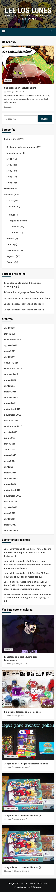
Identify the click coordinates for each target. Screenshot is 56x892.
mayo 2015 (10, 443)
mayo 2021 (10, 333)
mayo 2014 (10, 461)
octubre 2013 (11, 501)
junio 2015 (9, 438)
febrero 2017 (11, 374)
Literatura (14, 226)
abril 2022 (9, 328)
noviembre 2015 (12, 414)
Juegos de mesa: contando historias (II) (24, 303)
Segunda (11, 256)
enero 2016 (10, 403)
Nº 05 (9, 182)
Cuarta (10, 200)
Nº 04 (9, 176)
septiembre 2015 (13, 426)
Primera (10, 238)
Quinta (10, 244)
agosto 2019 (10, 345)
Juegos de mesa (17, 220)
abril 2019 (9, 357)
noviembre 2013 (12, 495)
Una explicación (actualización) (20, 87)
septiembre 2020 (13, 339)
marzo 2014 (10, 472)
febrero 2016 (11, 397)
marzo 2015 (10, 455)
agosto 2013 (10, 507)
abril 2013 (9, 518)
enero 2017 (10, 380)
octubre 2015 (11, 420)
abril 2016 (9, 385)
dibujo (12, 214)
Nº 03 (9, 170)
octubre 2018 (11, 362)
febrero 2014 (11, 478)
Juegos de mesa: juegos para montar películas (27, 298)
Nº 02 (9, 164)
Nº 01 (9, 159)
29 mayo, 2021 (19, 716)
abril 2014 (9, 466)
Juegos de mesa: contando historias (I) (24, 309)
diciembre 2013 (12, 490)
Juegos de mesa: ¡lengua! (30, 576)
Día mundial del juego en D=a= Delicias (24, 292)
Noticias (8, 81)
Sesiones (8, 194)
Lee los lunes (28, 10)
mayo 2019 (10, 351)
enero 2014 (10, 484)
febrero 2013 (11, 530)
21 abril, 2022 (18, 664)
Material (10, 206)
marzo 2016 (10, 391)
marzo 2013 (10, 524)
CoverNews (20, 887)
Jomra (8, 92)
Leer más (7, 107)
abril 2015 (9, 449)
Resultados (12, 250)
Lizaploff (13, 232)
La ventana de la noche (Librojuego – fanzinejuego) (23, 285)
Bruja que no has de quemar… (21, 147)
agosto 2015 (10, 432)
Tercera (10, 262)
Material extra (14, 153)
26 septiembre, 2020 (20, 767)
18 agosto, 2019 (19, 819)
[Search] (51, 31)
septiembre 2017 (13, 368)
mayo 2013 (10, 513)
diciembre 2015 (12, 409)
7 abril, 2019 (18, 92)
